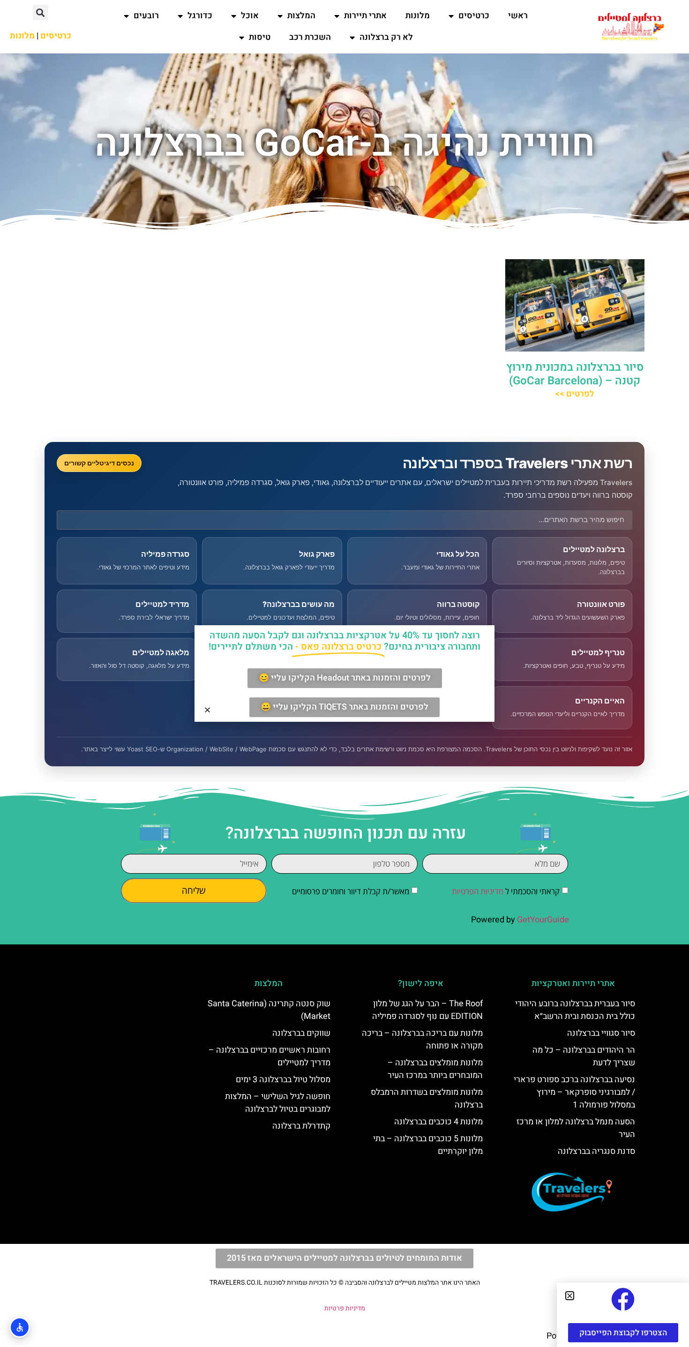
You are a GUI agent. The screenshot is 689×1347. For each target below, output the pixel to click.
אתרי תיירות (365, 15)
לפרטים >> (574, 394)
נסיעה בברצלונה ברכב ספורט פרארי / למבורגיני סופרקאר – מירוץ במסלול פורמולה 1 (574, 1092)
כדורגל (199, 15)
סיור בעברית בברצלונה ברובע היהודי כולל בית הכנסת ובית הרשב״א (575, 1010)
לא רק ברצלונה (386, 37)
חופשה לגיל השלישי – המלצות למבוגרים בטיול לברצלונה (277, 1102)
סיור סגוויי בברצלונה (601, 1033)
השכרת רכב (310, 37)
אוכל (250, 15)
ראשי (518, 15)
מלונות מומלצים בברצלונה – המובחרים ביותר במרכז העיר (435, 1069)
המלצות (301, 15)
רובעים (146, 15)
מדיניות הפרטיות (477, 891)
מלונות (417, 15)
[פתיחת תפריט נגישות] (19, 1327)
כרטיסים (473, 15)
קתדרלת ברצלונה (301, 1126)
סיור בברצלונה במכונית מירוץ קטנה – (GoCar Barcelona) (575, 374)
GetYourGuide (543, 919)
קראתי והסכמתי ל (506, 891)
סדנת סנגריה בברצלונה (596, 1151)
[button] (40, 12)
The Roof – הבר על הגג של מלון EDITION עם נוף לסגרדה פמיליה (427, 1010)
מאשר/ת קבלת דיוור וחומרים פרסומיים (350, 891)
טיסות (259, 37)
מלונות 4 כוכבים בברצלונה (438, 1121)
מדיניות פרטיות (344, 1308)
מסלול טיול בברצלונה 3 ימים (283, 1079)
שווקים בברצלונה (301, 1033)
